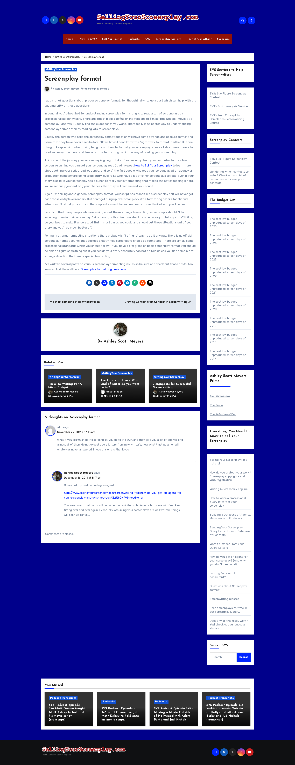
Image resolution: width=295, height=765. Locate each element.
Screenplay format (73, 79)
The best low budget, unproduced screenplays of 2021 (228, 288)
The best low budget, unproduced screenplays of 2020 (228, 305)
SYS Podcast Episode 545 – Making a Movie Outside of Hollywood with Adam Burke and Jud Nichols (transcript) (226, 712)
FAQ (148, 39)
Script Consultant (200, 39)
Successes (223, 39)
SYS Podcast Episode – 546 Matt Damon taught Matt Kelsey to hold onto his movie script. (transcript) (67, 712)
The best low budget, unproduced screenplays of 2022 (228, 272)
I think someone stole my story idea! (76, 301)
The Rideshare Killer (223, 414)
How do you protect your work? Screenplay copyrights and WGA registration (230, 476)
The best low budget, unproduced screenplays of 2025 (228, 222)
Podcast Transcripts (63, 698)
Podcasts (133, 39)
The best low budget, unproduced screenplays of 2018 (228, 338)
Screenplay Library (169, 39)
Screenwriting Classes (224, 599)
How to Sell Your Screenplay (153, 165)
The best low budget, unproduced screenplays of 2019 (228, 322)
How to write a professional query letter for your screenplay (228, 502)
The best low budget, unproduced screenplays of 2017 (228, 355)
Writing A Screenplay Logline (229, 489)
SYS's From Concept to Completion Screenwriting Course (227, 119)
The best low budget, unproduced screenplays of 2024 (228, 239)
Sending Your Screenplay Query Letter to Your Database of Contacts (230, 531)
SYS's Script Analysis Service (229, 106)
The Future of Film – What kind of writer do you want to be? (120, 384)
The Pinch (216, 405)
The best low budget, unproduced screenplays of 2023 (228, 255)
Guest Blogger (115, 391)
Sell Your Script (112, 39)
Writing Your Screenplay (61, 69)
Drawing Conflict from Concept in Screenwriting (156, 301)
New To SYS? (87, 39)
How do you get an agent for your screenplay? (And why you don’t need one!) (229, 560)
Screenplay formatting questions (103, 269)
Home (69, 39)
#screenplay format (96, 88)
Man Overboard (220, 396)
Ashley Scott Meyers (67, 88)
